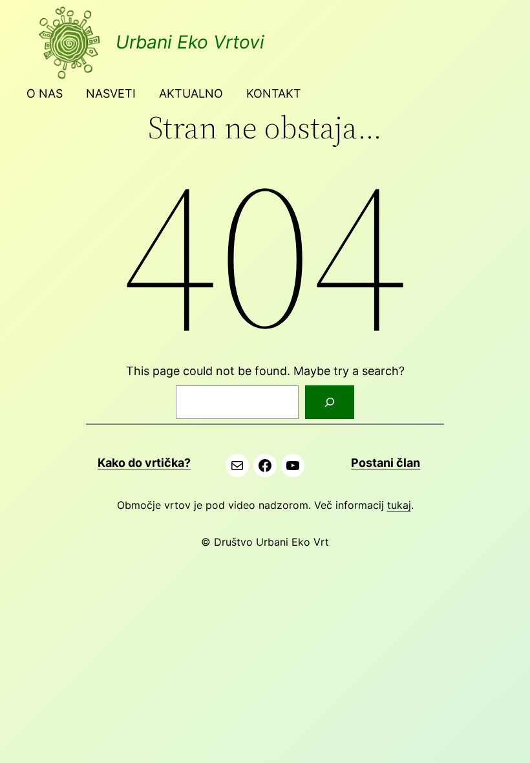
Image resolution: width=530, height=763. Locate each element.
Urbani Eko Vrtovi (190, 42)
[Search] (329, 402)
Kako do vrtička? (144, 462)
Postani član (385, 462)
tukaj (399, 505)
